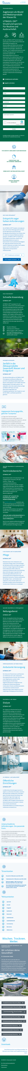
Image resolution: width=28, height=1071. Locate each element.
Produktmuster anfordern (11, 79)
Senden (14, 129)
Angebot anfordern (9, 83)
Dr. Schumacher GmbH (10, 1060)
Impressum (4, 1067)
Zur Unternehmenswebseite (8, 1063)
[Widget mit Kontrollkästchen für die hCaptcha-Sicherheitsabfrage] (14, 122)
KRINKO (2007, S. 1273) (10, 502)
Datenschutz (4, 1065)
